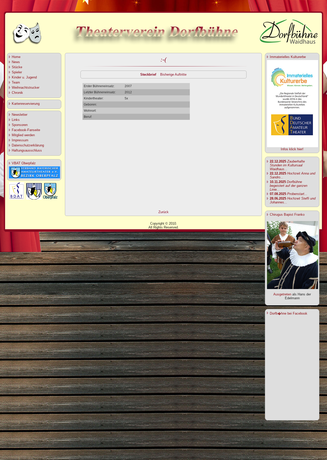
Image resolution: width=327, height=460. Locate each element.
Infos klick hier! (292, 149)
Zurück (163, 212)
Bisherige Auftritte (173, 74)
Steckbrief (148, 74)
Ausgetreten (282, 294)
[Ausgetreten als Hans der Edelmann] (292, 288)
